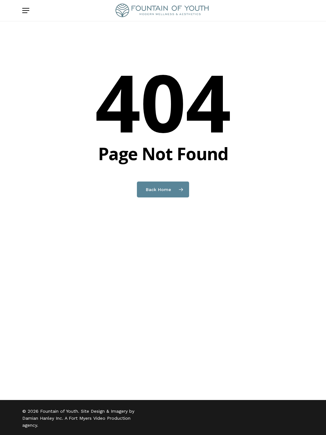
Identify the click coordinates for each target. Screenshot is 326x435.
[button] (25, 10)
